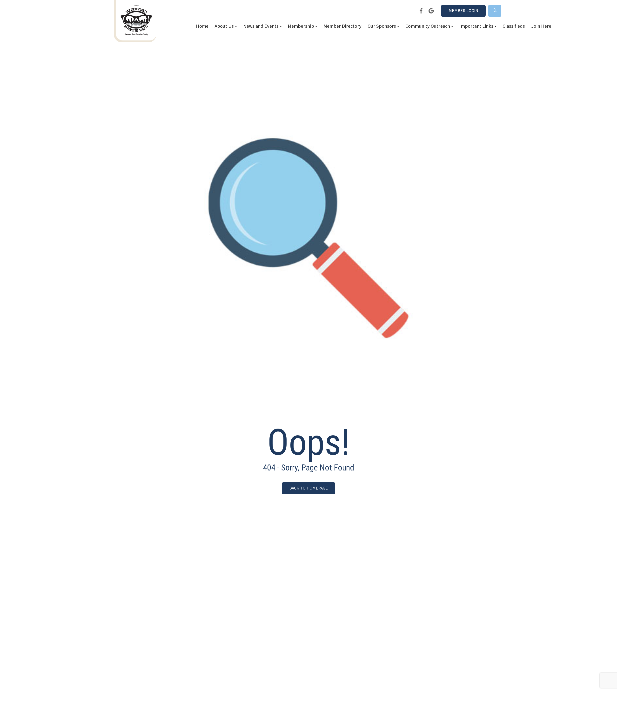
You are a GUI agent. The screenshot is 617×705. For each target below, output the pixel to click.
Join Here (541, 26)
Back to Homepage (308, 488)
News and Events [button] (261, 26)
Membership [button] (301, 26)
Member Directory (342, 26)
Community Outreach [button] (427, 26)
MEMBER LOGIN (463, 11)
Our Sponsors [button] (382, 26)
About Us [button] (224, 26)
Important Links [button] (476, 26)
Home (202, 26)
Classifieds (514, 26)
